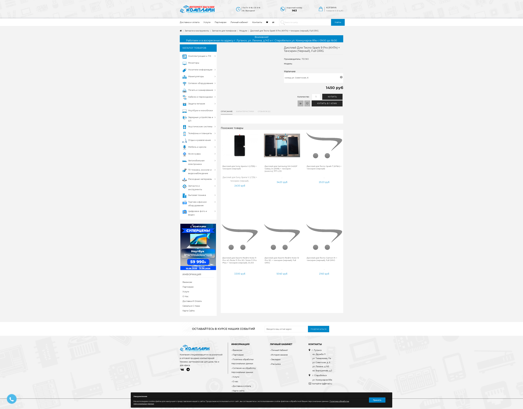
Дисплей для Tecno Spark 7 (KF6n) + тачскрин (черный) (324, 167)
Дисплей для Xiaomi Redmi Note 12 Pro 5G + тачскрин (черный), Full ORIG (282, 260)
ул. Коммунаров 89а (322, 380)
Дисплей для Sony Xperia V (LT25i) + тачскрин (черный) (239, 167)
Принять (377, 400)
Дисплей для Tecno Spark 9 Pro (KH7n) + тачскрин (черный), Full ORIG (284, 31)
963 (294, 10)
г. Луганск (317, 350)
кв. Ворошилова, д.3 (322, 370)
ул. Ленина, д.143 (320, 366)
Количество (303, 97)
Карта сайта (188, 311)
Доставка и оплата (189, 22)
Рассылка (276, 364)
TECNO (305, 59)
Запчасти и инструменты (197, 31)
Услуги (207, 22)
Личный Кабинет (279, 350)
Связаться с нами (191, 306)
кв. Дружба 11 (319, 354)
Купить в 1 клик (327, 103)
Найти (338, 22)
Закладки (275, 359)
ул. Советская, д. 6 (321, 362)
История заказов (279, 355)
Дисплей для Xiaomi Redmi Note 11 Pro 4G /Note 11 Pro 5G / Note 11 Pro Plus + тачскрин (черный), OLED (239, 260)
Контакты (257, 22)
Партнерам (220, 22)
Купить (332, 97)
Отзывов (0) (264, 111)
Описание (226, 111)
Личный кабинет (239, 22)
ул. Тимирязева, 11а (321, 358)
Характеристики (245, 111)
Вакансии (187, 282)
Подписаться (319, 329)
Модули (243, 31)
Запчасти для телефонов (224, 31)
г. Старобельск (319, 375)
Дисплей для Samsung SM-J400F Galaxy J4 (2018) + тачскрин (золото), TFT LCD (281, 168)
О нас (185, 296)
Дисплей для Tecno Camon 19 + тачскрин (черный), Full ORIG (322, 259)
